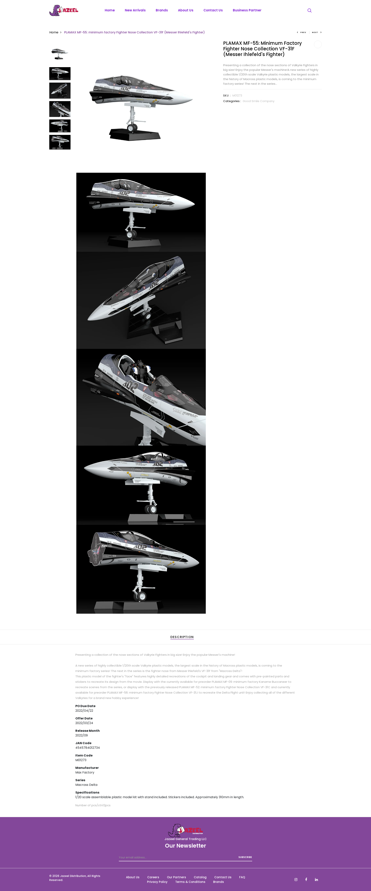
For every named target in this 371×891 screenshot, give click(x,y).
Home (110, 10)
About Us (185, 10)
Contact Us (213, 10)
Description (182, 637)
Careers (153, 877)
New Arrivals (135, 10)
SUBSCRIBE (245, 857)
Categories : (232, 101)
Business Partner (247, 10)
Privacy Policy (157, 882)
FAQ (242, 877)
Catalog (200, 877)
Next (315, 32)
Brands (162, 10)
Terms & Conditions (190, 882)
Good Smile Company (258, 101)
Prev (303, 32)
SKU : (227, 95)
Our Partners (176, 877)
